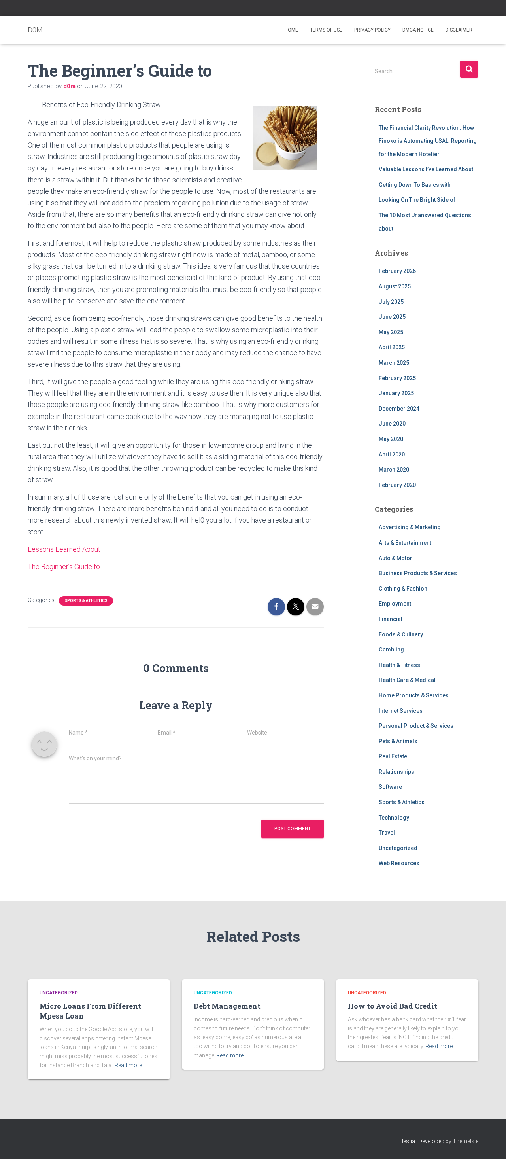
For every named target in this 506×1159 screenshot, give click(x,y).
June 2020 (392, 423)
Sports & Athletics (86, 600)
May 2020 (391, 439)
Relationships (396, 772)
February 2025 (397, 378)
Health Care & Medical (407, 680)
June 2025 (392, 317)
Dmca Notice (418, 30)
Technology (394, 817)
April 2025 (392, 347)
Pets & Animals (398, 741)
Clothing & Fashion (403, 588)
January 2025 (396, 393)
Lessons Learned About (64, 549)
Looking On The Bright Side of (417, 200)
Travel (387, 832)
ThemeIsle (465, 1141)
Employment (395, 603)
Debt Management (227, 1006)
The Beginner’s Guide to (64, 566)
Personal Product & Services (416, 726)
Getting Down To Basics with (415, 185)
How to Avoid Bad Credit (392, 1006)
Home (291, 30)
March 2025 (394, 363)
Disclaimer (459, 30)
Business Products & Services (418, 573)
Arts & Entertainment (405, 543)
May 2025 (391, 332)
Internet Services (401, 711)
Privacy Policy (372, 30)
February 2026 (397, 271)
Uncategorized (398, 848)
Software (390, 787)
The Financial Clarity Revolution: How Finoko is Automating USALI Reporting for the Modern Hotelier (428, 141)
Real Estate (393, 756)
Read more (128, 1065)
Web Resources (399, 863)
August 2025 (395, 286)
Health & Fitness (399, 665)
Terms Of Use (326, 30)
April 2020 (392, 454)
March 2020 (394, 469)
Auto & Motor (395, 558)
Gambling (391, 649)
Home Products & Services (414, 695)
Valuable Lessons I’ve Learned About (426, 169)
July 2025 (391, 302)
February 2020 (397, 485)
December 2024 (399, 408)
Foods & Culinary (401, 634)
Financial (390, 619)
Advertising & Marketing (410, 527)
